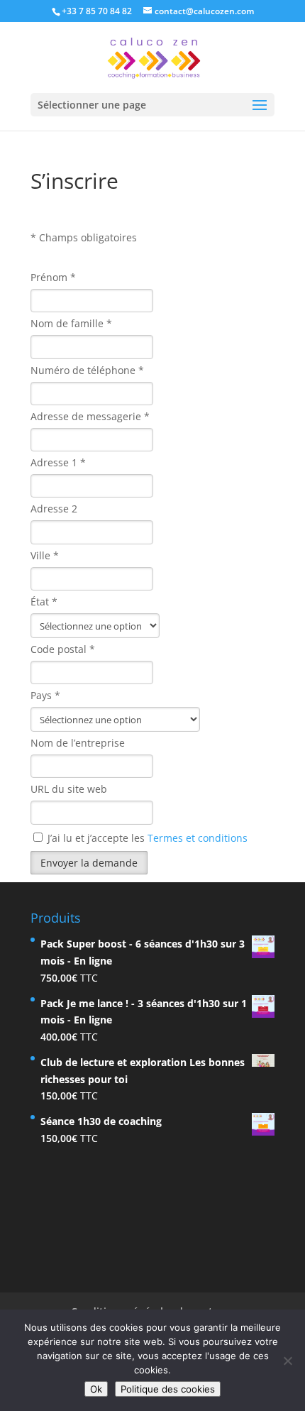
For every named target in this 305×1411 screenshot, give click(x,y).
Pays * (45, 695)
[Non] (287, 1361)
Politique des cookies (168, 1389)
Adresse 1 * (58, 462)
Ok (96, 1389)
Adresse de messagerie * (90, 416)
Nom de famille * (71, 323)
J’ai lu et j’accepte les (146, 838)
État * (43, 601)
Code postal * (62, 649)
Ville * (44, 555)
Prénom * (53, 277)
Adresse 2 (53, 508)
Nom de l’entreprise (77, 743)
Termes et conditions (198, 838)
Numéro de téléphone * (87, 370)
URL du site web (68, 789)
